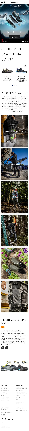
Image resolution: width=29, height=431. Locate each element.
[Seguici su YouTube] (9, 419)
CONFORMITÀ (19, 399)
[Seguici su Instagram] (6, 419)
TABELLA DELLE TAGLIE (20, 402)
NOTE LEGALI (19, 390)
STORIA (3, 395)
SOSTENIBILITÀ (5, 400)
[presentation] (2, 72)
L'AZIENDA (4, 388)
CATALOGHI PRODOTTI (21, 410)
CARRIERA (4, 393)
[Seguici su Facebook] (2, 419)
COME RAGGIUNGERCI (6, 412)
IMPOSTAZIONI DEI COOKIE (20, 396)
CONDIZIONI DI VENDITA (22, 388)
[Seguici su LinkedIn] (12, 419)
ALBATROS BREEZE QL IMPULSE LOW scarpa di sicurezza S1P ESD (21, 79)
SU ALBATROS (4, 390)
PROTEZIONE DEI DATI (21, 393)
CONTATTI (3, 414)
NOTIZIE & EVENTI (5, 398)
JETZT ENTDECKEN (14, 37)
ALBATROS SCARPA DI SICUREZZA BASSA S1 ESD (7, 78)
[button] (12, 85)
